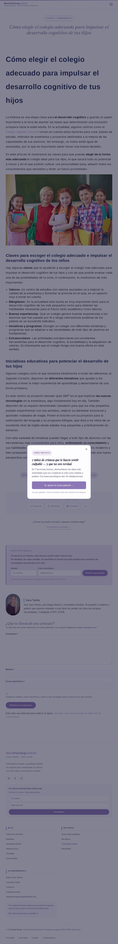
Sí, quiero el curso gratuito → (59, 485)
